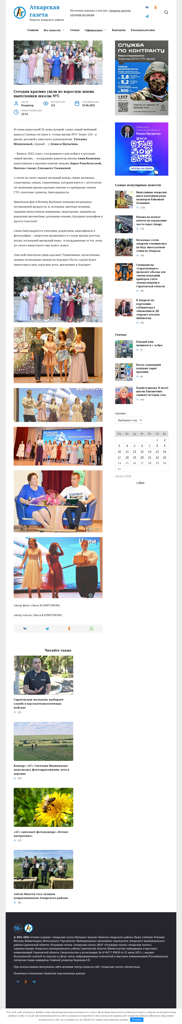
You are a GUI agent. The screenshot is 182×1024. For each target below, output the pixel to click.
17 (119, 457)
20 (142, 457)
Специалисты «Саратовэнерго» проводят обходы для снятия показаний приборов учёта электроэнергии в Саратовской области (150, 275)
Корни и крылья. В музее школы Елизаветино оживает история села (152, 391)
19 (134, 457)
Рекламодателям (143, 30)
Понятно (137, 1019)
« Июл (140, 482)
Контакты (118, 30)
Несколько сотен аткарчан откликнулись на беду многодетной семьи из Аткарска (151, 245)
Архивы (120, 413)
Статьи (74, 30)
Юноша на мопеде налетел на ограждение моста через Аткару (151, 220)
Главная (32, 30)
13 (142, 451)
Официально (94, 30)
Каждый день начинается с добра (149, 343)
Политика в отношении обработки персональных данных (49, 973)
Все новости (52, 30)
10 (119, 451)
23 (164, 457)
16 (164, 451)
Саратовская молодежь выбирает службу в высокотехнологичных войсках (39, 703)
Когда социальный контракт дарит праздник (148, 368)
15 (157, 451)
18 (127, 457)
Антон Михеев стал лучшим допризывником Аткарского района (41, 896)
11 (127, 451)
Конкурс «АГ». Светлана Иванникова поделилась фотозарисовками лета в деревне (41, 770)
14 (149, 451)
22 (157, 457)
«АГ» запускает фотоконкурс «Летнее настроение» (41, 834)
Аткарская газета (45, 10)
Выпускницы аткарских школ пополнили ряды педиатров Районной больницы (151, 198)
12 (134, 451)
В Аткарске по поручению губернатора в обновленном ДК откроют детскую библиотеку (148, 309)
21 (149, 457)
